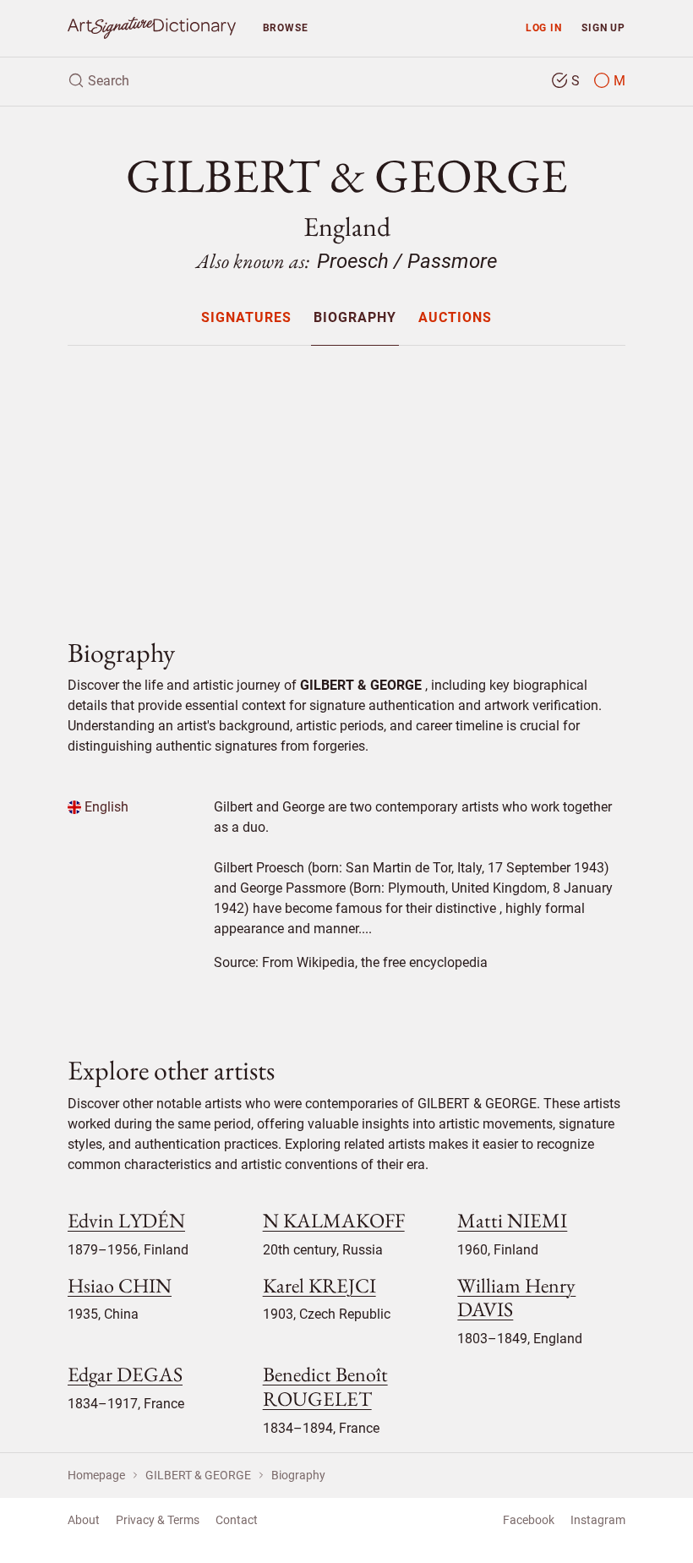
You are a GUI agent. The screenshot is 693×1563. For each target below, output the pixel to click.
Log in (544, 27)
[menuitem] (245, 317)
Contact (237, 1520)
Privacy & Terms (157, 1520)
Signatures (246, 318)
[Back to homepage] (152, 28)
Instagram (597, 1520)
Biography (355, 318)
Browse (285, 27)
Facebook (528, 1520)
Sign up (603, 27)
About (84, 1520)
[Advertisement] (346, 477)
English (104, 807)
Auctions (455, 318)
